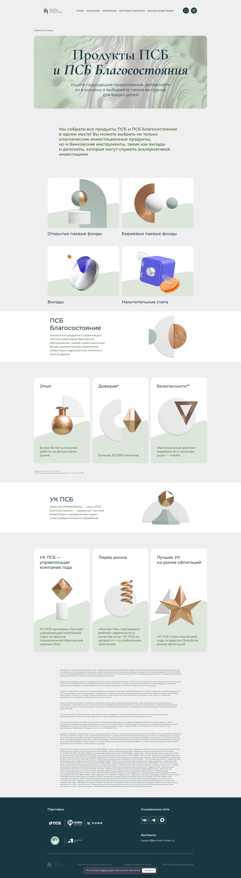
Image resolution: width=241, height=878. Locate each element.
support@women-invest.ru (157, 840)
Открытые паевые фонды (75, 233)
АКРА (82, 473)
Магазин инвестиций (160, 11)
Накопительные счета (145, 302)
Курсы (80, 11)
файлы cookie (107, 870)
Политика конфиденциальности (94, 864)
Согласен (149, 870)
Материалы (110, 11)
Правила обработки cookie (138, 864)
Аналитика (93, 11)
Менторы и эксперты (132, 11)
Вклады (56, 302)
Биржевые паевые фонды (149, 233)
